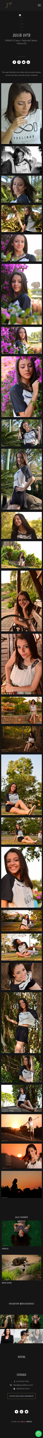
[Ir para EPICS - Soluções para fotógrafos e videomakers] (21, 1422)
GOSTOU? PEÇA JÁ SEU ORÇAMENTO (21, 1396)
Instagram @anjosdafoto (21, 1303)
